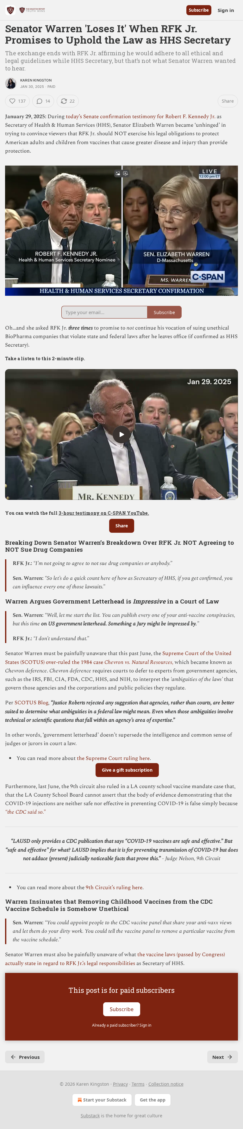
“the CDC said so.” (25, 812)
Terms (138, 1084)
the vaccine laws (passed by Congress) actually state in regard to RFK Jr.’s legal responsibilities (115, 958)
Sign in (226, 10)
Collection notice (166, 1084)
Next (218, 1057)
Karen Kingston (36, 80)
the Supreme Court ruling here (113, 758)
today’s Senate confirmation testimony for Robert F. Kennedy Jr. (141, 116)
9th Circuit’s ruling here (114, 887)
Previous (29, 1057)
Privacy (120, 1084)
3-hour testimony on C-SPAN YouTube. (104, 513)
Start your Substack (105, 1100)
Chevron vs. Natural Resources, (139, 662)
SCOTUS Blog (31, 703)
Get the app (152, 1100)
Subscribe (199, 10)
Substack (90, 1116)
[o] (121, 434)
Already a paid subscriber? (121, 1025)
